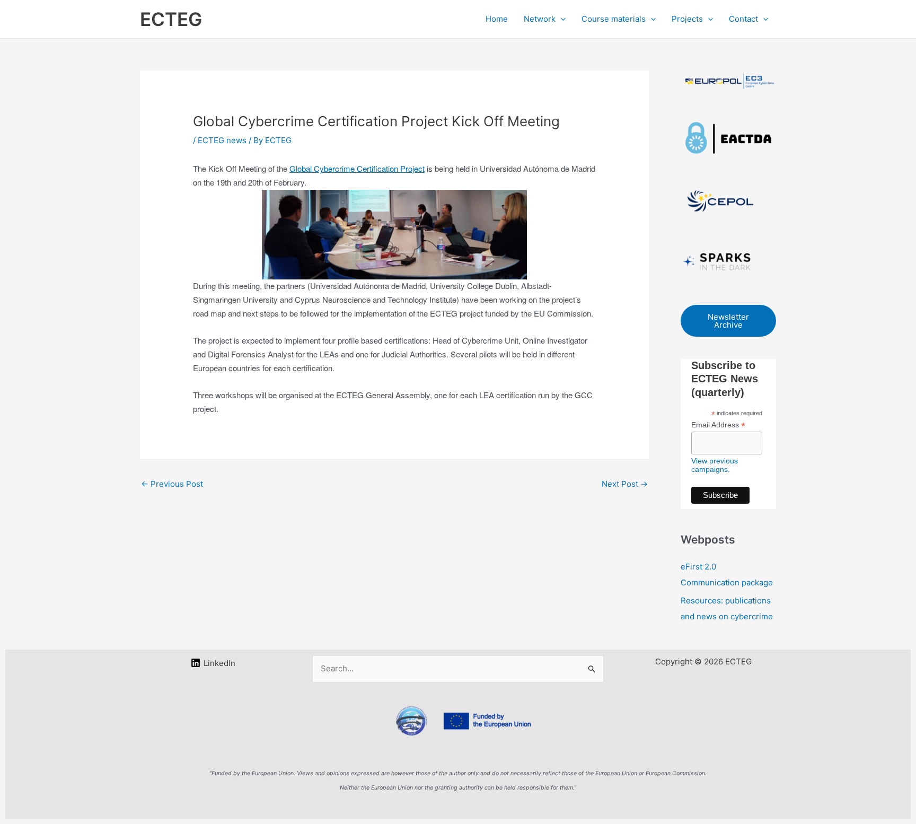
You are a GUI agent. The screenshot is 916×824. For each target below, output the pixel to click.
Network (540, 19)
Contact (743, 19)
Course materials (614, 19)
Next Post (625, 484)
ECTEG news (222, 140)
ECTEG (171, 19)
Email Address (718, 425)
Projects (687, 19)
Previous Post (172, 484)
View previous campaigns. (714, 465)
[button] (561, 19)
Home (497, 19)
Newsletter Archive (728, 321)
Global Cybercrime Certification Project (357, 168)
